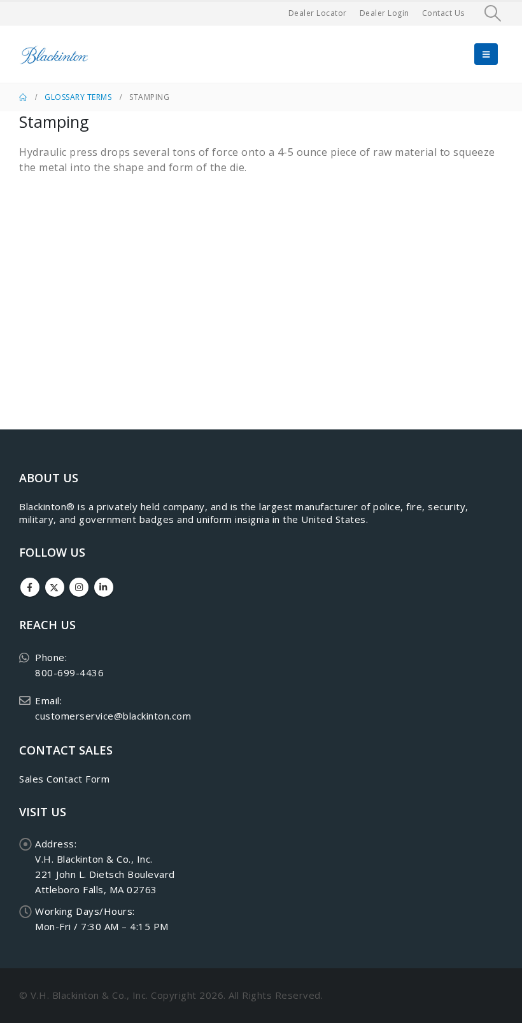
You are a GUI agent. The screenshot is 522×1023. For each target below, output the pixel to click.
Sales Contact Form (64, 778)
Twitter (54, 587)
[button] (493, 13)
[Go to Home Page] (23, 97)
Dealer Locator (317, 13)
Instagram (78, 587)
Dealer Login (384, 13)
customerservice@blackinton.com (113, 715)
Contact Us (443, 13)
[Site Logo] (54, 54)
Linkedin (103, 587)
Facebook (29, 587)
